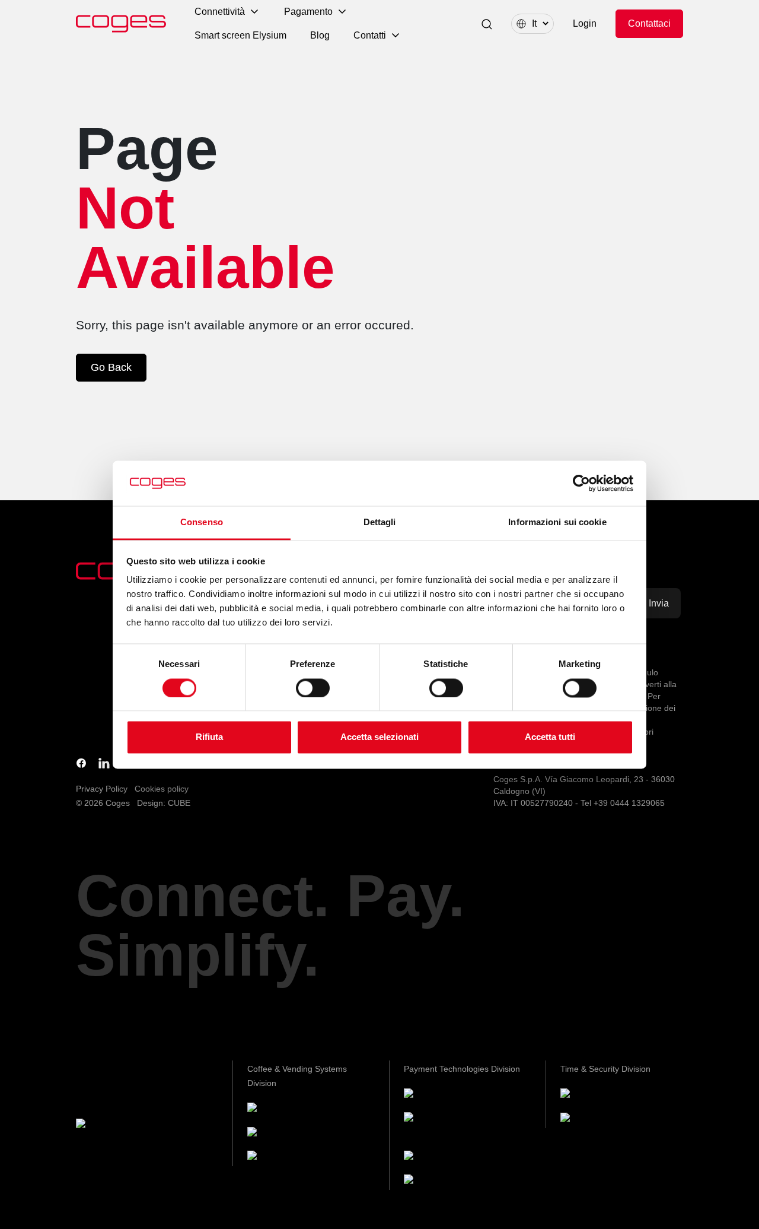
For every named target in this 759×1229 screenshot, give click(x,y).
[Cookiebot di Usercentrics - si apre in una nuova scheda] (581, 483)
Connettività (219, 12)
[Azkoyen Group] (123, 1125)
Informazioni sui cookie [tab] (557, 522)
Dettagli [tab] (379, 522)
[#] (591, 1119)
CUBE (179, 803)
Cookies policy (162, 788)
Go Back (111, 367)
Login (585, 23)
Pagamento (308, 12)
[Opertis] (590, 1095)
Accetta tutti (550, 737)
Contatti (369, 35)
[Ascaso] (278, 1158)
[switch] (313, 687)
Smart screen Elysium (240, 35)
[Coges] (433, 1095)
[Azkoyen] (280, 1109)
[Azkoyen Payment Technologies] (439, 1126)
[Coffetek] (279, 1133)
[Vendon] (435, 1181)
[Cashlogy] (439, 1157)
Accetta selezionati (379, 737)
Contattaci (649, 23)
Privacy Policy (101, 788)
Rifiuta (209, 737)
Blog (320, 35)
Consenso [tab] (201, 522)
